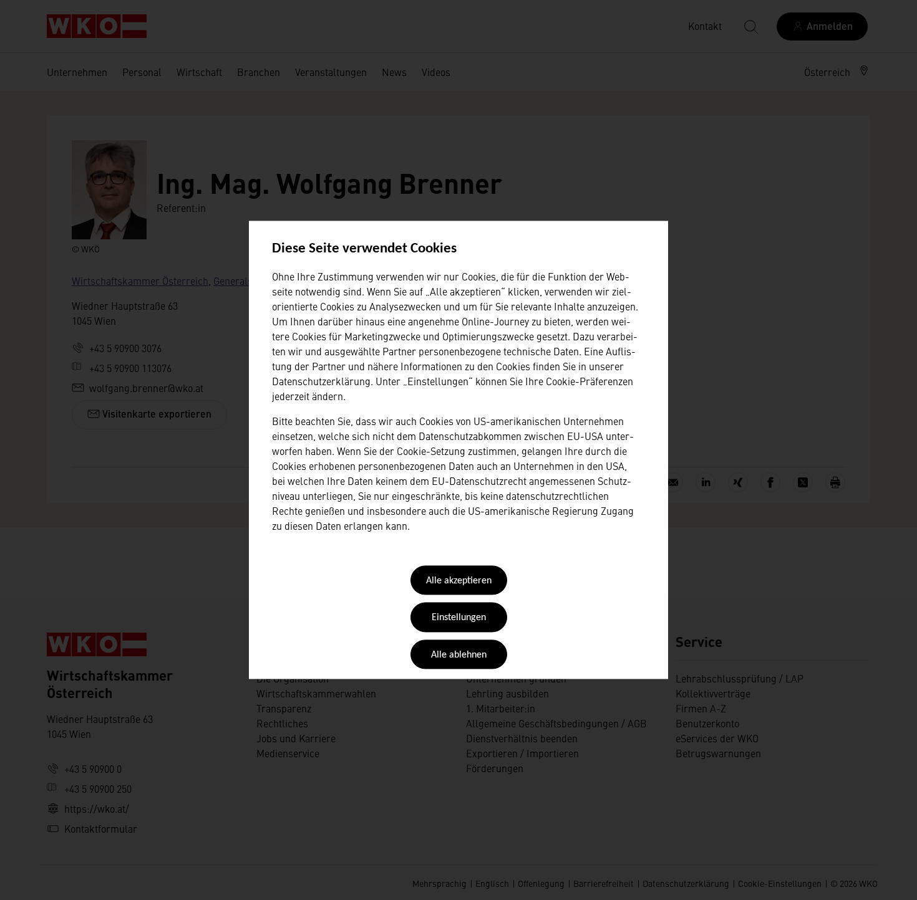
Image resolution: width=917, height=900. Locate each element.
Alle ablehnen (459, 655)
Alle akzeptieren (459, 581)
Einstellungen (459, 618)
